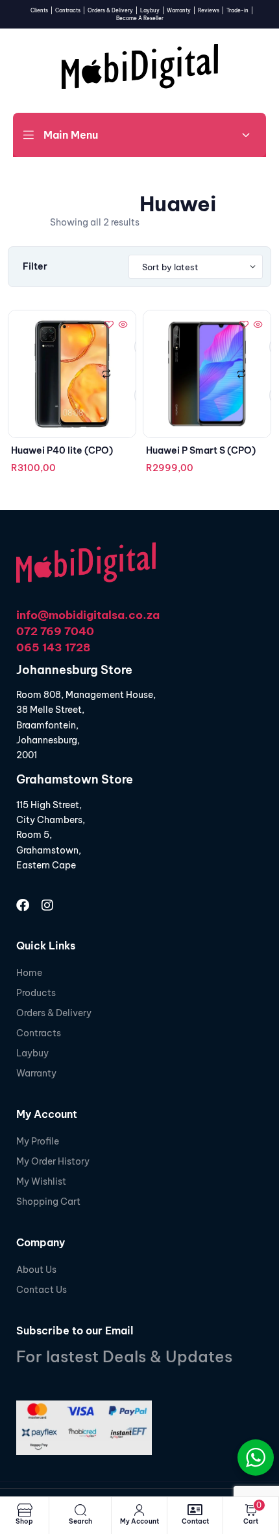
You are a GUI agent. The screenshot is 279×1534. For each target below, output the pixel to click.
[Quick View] (122, 325)
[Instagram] (47, 905)
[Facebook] (22, 905)
